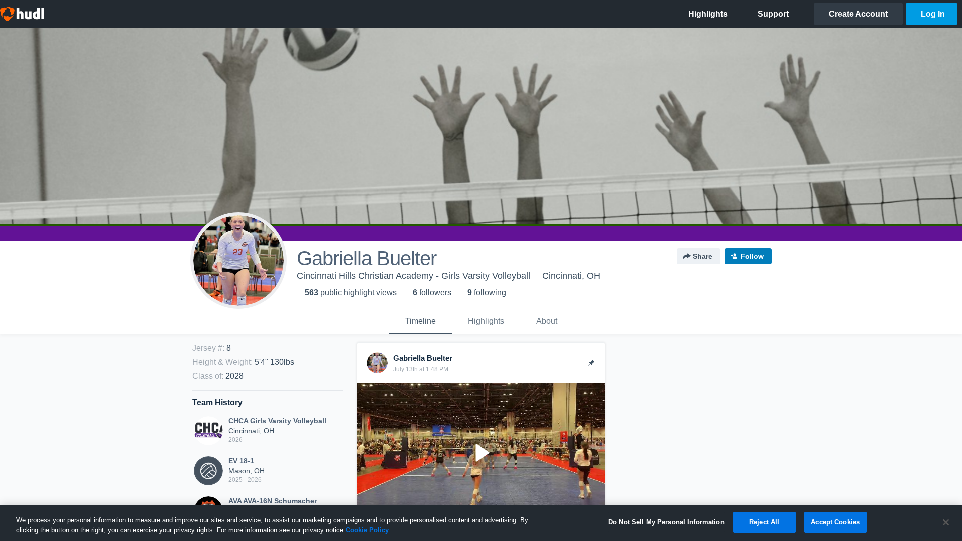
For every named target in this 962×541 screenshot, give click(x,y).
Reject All (764, 522)
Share (702, 256)
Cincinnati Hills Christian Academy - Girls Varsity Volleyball (413, 275)
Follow (752, 256)
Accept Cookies (835, 522)
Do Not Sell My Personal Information (666, 522)
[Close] (946, 522)
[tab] (420, 321)
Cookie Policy (367, 530)
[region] (481, 523)
